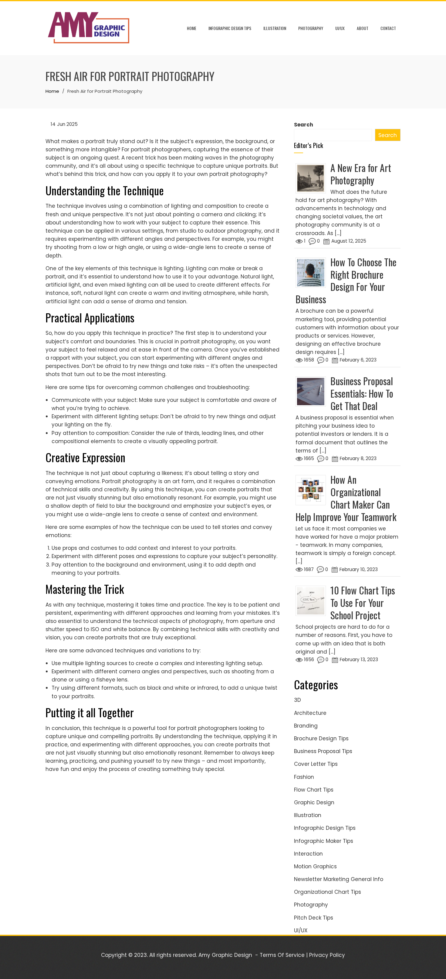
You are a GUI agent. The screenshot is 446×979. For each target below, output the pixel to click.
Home (191, 28)
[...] (338, 233)
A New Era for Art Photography (360, 173)
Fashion (304, 777)
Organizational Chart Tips (327, 892)
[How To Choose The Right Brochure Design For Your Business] (313, 272)
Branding (306, 725)
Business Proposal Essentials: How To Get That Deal (361, 393)
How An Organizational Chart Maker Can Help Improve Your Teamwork (346, 498)
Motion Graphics (315, 866)
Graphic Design (314, 802)
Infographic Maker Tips (323, 841)
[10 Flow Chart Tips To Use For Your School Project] (313, 600)
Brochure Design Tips (321, 738)
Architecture (310, 713)
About (362, 28)
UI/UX (340, 28)
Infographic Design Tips (229, 28)
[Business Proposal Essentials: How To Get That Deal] (313, 391)
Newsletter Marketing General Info (338, 879)
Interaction (308, 853)
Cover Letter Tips (316, 764)
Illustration (274, 28)
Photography (310, 28)
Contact (388, 28)
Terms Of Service (282, 955)
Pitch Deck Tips (313, 917)
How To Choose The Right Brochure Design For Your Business (346, 280)
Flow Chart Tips (313, 789)
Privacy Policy (327, 955)
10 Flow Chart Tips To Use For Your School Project (362, 602)
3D (297, 700)
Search (303, 124)
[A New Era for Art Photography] (313, 177)
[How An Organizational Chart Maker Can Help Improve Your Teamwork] (313, 489)
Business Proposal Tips (323, 751)
